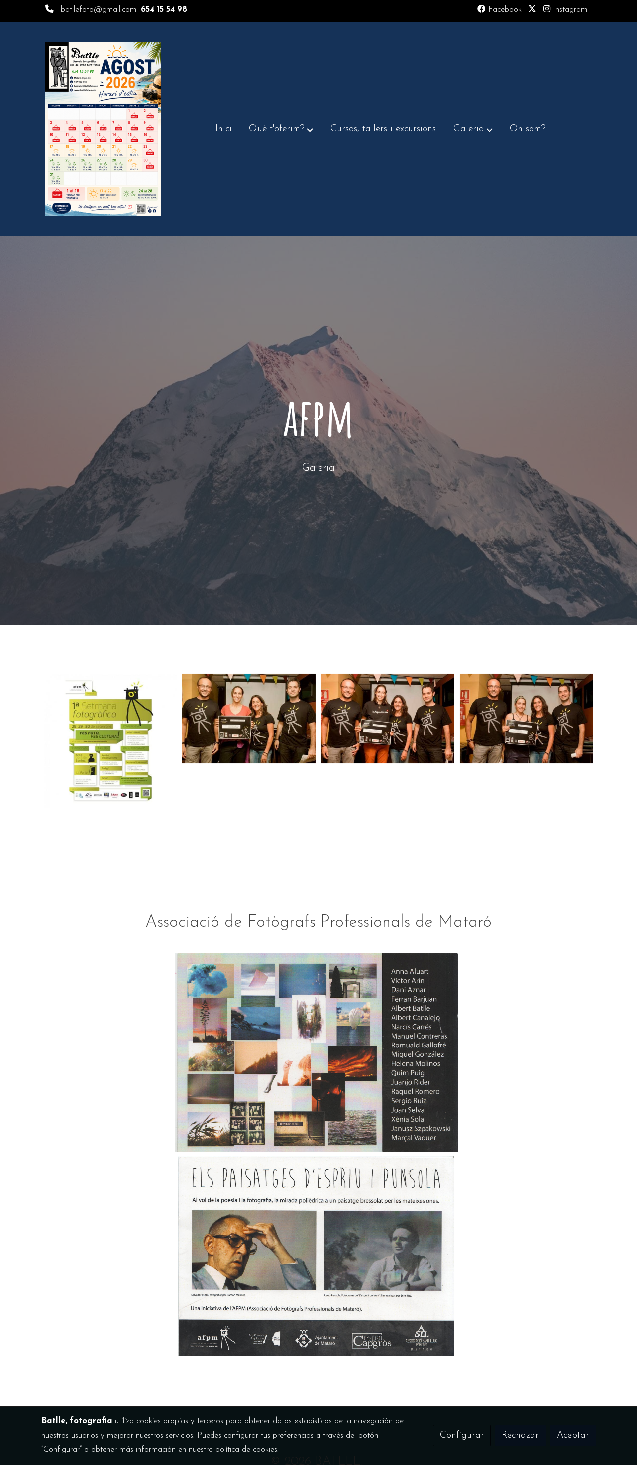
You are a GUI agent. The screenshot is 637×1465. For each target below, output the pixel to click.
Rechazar (520, 1435)
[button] (280, 129)
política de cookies (246, 1450)
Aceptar (573, 1435)
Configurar (462, 1435)
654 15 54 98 (164, 10)
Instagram (568, 10)
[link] (103, 129)
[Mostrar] (316, 1052)
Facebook (504, 10)
